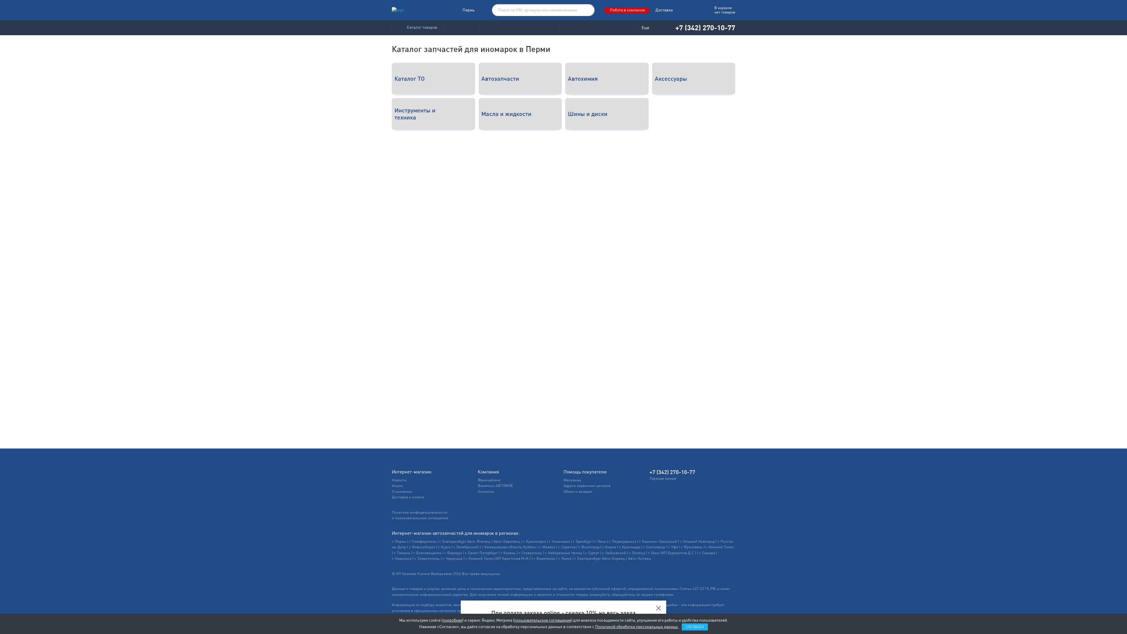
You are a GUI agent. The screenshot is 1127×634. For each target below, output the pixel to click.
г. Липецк (637, 553)
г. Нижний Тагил (720, 547)
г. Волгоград (588, 547)
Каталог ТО (409, 78)
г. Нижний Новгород (697, 541)
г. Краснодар (629, 547)
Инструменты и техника (415, 114)
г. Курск (444, 547)
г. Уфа (673, 547)
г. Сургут (592, 553)
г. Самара (707, 553)
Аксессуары (671, 78)
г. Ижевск (547, 547)
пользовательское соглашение (542, 620)
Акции (397, 485)
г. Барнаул (453, 553)
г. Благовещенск (427, 553)
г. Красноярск (534, 541)
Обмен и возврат (578, 491)
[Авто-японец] (498, 27)
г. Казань (508, 553)
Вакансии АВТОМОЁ (495, 485)
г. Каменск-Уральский (658, 541)
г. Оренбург (582, 541)
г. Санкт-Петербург (481, 553)
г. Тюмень (402, 553)
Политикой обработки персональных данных (637, 626)
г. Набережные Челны (563, 553)
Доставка (664, 10)
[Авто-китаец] (578, 27)
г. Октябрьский (466, 547)
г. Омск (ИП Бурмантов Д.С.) (672, 553)
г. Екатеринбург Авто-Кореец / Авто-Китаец (612, 558)
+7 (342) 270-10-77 (705, 27)
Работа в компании (627, 10)
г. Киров (609, 547)
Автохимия (583, 78)
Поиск (587, 10)
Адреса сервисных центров (587, 485)
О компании (402, 491)
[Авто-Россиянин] (617, 27)
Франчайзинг (489, 480)
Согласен (695, 627)
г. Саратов (567, 547)
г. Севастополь (427, 558)
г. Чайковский (614, 553)
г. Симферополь (422, 541)
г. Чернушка (453, 558)
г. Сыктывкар (654, 547)
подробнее (452, 620)
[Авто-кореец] (461, 27)
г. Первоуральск (622, 541)
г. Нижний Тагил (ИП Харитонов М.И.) (498, 558)
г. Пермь (399, 541)
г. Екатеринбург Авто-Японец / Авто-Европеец (479, 541)
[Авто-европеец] (538, 27)
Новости (399, 480)
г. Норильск (401, 558)
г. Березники (545, 558)
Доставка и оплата (408, 497)
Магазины (572, 480)
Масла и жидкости (506, 113)
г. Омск (600, 541)
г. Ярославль (692, 547)
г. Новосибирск (422, 547)
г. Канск (565, 558)
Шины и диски (588, 113)
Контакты (486, 491)
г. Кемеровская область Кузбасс (509, 547)
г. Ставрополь (530, 553)
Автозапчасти (500, 78)
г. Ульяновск (559, 541)
